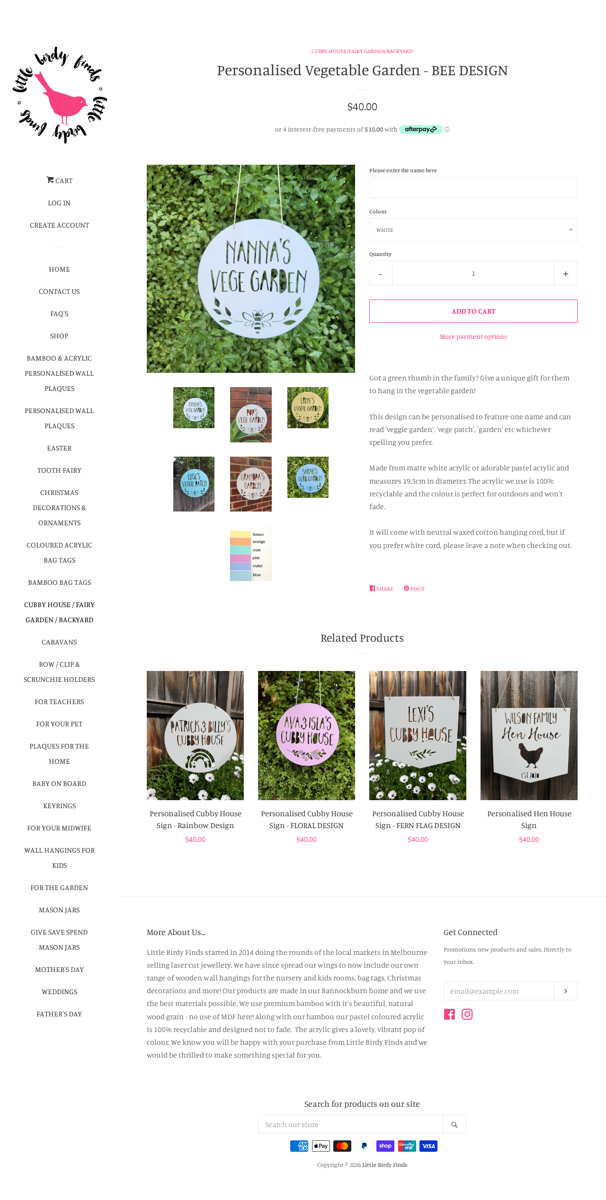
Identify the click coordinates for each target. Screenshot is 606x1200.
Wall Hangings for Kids (59, 857)
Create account (59, 224)
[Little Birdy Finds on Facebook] (449, 1016)
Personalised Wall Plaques (59, 418)
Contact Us (59, 291)
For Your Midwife (59, 827)
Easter (59, 447)
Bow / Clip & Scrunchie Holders (59, 671)
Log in (59, 202)
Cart (63, 180)
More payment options (473, 336)
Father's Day (59, 1013)
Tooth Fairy (59, 470)
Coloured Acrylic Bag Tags (59, 552)
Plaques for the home (59, 753)
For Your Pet (59, 723)
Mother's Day (59, 969)
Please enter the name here (403, 170)
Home (59, 269)
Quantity (380, 253)
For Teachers (59, 701)
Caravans (59, 641)
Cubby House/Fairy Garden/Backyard (362, 50)
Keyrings (59, 805)
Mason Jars (59, 909)
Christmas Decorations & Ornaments (59, 507)
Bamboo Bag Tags (59, 582)
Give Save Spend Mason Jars (59, 939)
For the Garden (59, 887)
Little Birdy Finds (384, 1164)
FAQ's (59, 313)
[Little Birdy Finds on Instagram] (467, 1016)
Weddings (59, 991)
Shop (59, 335)
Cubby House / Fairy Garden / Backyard (59, 612)
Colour (378, 211)
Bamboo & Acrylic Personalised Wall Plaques (59, 373)
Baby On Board (59, 783)
